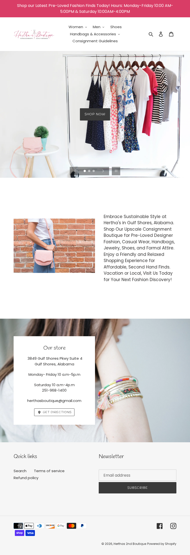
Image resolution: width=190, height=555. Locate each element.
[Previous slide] (75, 171)
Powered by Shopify (161, 544)
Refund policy (26, 477)
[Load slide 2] (89, 171)
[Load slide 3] (94, 171)
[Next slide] (103, 171)
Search (20, 470)
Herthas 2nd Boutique (130, 544)
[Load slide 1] (85, 171)
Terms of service (49, 470)
